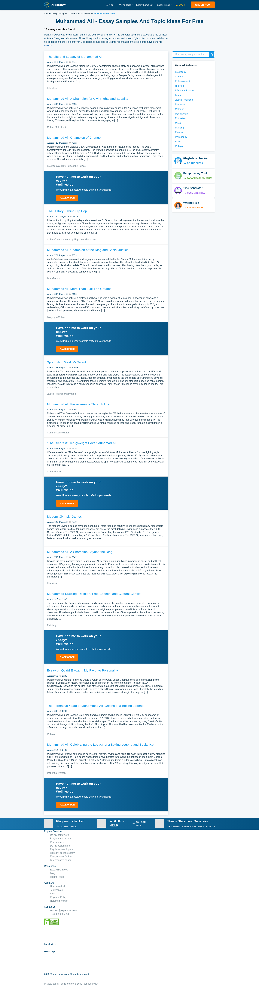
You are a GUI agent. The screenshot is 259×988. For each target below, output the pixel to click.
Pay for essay (57, 842)
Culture (51, 127)
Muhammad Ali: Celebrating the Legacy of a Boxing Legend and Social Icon (101, 744)
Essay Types (163, 5)
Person (56, 278)
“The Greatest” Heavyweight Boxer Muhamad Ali (81, 443)
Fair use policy (90, 983)
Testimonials (56, 890)
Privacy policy (51, 983)
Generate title (196, 193)
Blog (52, 873)
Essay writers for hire (61, 856)
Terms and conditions (71, 983)
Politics (82, 166)
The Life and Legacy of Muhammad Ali (74, 56)
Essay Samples (144, 5)
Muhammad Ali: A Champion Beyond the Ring (79, 552)
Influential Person (56, 773)
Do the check (195, 163)
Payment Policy (58, 897)
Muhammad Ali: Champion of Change (74, 137)
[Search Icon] (211, 54)
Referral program (59, 901)
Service (109, 5)
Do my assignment (60, 845)
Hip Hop (74, 239)
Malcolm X (60, 127)
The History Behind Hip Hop (67, 211)
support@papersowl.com (63, 910)
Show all (48, 45)
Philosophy (72, 166)
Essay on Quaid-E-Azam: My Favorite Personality (82, 670)
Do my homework (59, 835)
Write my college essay (62, 853)
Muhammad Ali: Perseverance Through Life (78, 404)
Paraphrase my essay (199, 178)
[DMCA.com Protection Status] (51, 921)
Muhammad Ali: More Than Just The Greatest (79, 288)
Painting (51, 625)
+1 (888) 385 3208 (60, 914)
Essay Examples (59, 13)
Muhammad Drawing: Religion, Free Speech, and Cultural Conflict (94, 593)
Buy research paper (60, 860)
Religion (65, 432)
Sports (80, 13)
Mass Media (85, 239)
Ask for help (195, 207)
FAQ (52, 893)
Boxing (88, 13)
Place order (67, 198)
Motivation (70, 394)
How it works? (57, 886)
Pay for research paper (62, 849)
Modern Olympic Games (64, 516)
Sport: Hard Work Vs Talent (66, 362)
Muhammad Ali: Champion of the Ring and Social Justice (88, 250)
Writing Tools (125, 5)
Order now (202, 5)
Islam (50, 278)
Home (47, 13)
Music (94, 239)
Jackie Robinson (56, 394)
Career (72, 13)
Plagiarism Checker (60, 838)
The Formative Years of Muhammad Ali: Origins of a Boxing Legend (95, 705)
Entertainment (62, 239)
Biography (52, 166)
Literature (52, 88)
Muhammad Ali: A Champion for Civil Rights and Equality (87, 98)
